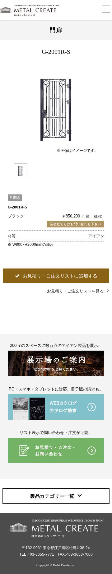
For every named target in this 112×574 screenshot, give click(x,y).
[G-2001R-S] (56, 105)
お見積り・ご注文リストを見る (75, 291)
